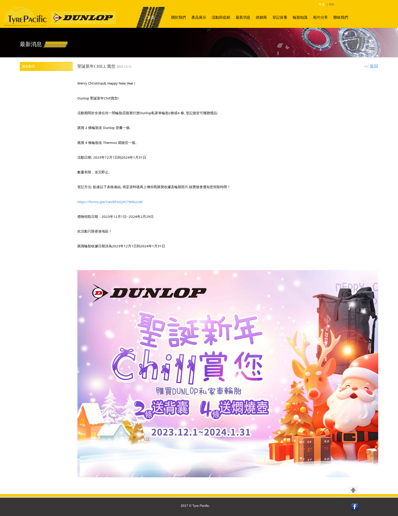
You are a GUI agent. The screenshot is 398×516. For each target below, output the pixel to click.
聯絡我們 (340, 17)
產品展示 (198, 17)
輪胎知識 (300, 17)
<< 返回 (371, 66)
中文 (322, 4)
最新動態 (28, 66)
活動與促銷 (221, 17)
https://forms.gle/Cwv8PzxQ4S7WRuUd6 (110, 201)
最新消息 (243, 17)
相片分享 (320, 17)
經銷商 (261, 17)
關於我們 (178, 17)
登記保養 (279, 17)
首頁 (151, 17)
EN (331, 4)
